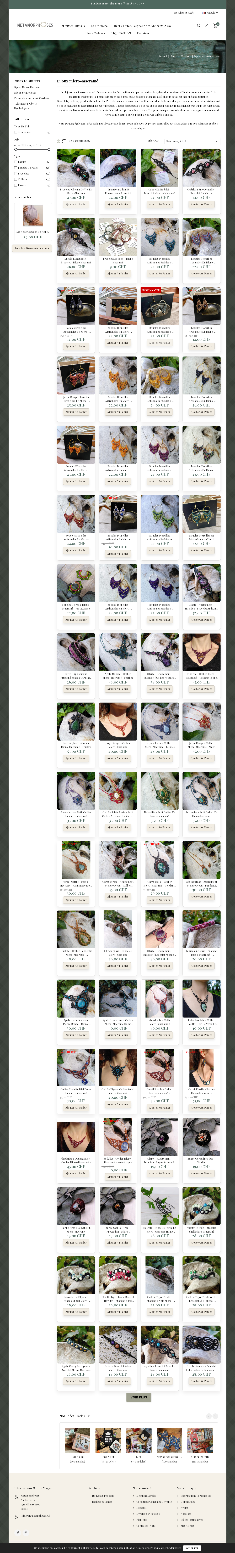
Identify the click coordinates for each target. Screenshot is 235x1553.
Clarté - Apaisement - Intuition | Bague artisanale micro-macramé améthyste (160, 1160)
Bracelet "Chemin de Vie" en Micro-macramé (76, 191)
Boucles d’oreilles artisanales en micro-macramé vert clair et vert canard (159, 537)
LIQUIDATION (121, 33)
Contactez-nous (146, 1525)
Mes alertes (187, 1525)
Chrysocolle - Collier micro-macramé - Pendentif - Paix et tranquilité (159, 883)
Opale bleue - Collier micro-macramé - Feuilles (160, 745)
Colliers (34, 179)
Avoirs (184, 1507)
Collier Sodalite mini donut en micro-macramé (76, 1091)
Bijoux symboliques (25, 92)
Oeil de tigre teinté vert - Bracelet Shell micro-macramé (201, 1298)
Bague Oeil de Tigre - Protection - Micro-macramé (117, 1229)
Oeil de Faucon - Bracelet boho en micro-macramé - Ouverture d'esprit (201, 1368)
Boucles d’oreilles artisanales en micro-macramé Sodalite (118, 537)
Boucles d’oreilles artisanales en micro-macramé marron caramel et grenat (201, 329)
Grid (59, 141)
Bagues (34, 161)
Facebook (18, 1533)
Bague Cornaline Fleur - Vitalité (202, 1160)
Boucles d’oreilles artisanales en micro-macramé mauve (159, 468)
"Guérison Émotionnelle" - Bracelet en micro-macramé (202, 191)
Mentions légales (146, 1495)
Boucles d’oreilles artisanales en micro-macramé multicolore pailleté (201, 468)
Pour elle (77, 1457)
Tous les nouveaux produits (32, 248)
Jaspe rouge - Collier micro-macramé (118, 745)
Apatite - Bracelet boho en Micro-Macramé (159, 1368)
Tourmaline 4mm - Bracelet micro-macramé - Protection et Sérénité (201, 952)
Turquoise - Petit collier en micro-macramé (201, 814)
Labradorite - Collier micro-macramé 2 (160, 1022)
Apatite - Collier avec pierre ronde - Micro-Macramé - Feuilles (76, 1022)
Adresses (186, 1513)
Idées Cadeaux (95, 33)
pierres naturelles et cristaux (165, 123)
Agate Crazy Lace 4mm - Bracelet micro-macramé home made (76, 1368)
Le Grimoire (99, 26)
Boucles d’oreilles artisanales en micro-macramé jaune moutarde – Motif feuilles (118, 329)
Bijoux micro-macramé (27, 87)
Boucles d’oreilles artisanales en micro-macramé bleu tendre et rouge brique (201, 260)
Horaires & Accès (184, 12)
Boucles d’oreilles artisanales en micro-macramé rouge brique (76, 537)
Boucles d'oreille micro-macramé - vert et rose (76, 606)
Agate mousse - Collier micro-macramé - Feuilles (118, 675)
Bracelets (34, 173)
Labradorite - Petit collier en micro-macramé (76, 814)
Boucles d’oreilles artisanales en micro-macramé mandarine (76, 468)
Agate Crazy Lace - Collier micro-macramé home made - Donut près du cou (117, 1022)
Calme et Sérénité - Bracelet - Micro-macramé (159, 191)
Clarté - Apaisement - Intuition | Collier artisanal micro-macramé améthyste (160, 675)
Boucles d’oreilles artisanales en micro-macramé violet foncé (118, 606)
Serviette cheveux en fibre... (33, 231)
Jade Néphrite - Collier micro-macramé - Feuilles (76, 745)
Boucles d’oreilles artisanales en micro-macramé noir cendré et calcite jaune (76, 329)
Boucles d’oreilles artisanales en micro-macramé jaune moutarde (160, 399)
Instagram (26, 1533)
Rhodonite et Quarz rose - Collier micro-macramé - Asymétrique (76, 1160)
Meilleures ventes (102, 1501)
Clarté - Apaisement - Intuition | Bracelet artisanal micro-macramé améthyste (159, 952)
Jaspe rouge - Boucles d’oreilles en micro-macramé (76, 399)
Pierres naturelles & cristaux (31, 98)
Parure (34, 185)
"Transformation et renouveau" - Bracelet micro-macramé (118, 191)
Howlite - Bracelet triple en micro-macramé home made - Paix (159, 1229)
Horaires (143, 33)
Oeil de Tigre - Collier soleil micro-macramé (118, 1091)
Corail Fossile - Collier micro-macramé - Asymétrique (160, 1091)
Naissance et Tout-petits (169, 1457)
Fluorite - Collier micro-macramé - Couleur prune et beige (201, 675)
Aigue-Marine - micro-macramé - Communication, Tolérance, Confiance (76, 883)
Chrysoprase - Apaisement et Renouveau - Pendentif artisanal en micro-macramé (201, 883)
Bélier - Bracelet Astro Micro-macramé (118, 1368)
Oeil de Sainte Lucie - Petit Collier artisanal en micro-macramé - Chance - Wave (118, 814)
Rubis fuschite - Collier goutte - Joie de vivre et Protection (202, 1022)
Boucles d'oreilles (34, 167)
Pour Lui (108, 1457)
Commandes (188, 1501)
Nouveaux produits (103, 1495)
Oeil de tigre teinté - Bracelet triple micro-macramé (160, 1298)
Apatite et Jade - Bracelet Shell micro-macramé (201, 1229)
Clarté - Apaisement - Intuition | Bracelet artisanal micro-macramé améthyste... (201, 606)
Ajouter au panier (76, 204)
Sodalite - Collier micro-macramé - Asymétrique (118, 1160)
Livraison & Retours (148, 1513)
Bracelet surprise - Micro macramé (118, 260)
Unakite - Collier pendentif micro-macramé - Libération (76, 952)
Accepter (192, 1548)
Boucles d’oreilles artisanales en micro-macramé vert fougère (159, 329)
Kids (139, 1457)
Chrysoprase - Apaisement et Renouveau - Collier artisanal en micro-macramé (117, 883)
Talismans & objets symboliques (25, 106)
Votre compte (186, 1488)
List (64, 141)
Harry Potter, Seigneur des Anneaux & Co (142, 26)
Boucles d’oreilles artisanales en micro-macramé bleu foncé (201, 399)
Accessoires (34, 132)
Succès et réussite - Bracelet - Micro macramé (76, 260)
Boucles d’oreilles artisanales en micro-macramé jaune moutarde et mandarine (118, 399)
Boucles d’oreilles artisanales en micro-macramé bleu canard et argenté (159, 260)
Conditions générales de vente (154, 1501)
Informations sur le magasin (34, 1488)
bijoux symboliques (114, 123)
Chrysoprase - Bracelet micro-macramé (118, 952)
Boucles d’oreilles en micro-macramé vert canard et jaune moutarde (201, 537)
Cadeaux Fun (200, 1457)
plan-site (141, 1519)
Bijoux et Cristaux (73, 26)
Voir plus (77, 1461)
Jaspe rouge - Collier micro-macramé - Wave (201, 745)
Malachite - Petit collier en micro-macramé (159, 814)
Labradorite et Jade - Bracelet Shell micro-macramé (76, 1298)
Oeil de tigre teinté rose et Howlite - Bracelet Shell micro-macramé (118, 1298)
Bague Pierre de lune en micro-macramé (76, 1229)
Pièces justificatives (192, 1519)
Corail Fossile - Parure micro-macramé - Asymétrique (201, 1091)
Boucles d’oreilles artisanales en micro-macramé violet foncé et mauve (159, 606)
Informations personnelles (196, 1495)
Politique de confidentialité (165, 1548)
